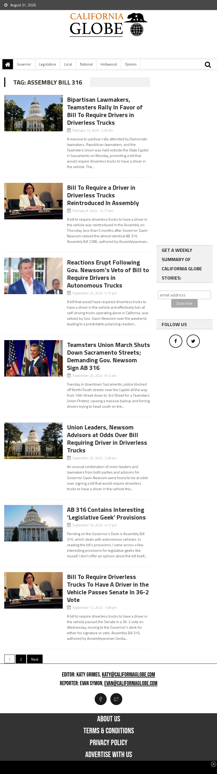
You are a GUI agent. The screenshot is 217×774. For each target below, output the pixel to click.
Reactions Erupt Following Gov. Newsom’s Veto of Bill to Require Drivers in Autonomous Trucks (108, 273)
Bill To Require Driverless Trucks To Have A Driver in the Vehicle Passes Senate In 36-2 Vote (108, 588)
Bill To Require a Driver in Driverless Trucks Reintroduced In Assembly (103, 195)
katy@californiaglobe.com (128, 675)
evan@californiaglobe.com (130, 683)
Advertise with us (108, 754)
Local (68, 64)
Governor (24, 64)
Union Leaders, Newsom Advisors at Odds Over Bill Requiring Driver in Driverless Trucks (107, 438)
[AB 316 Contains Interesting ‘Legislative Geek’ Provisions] (33, 523)
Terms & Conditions (108, 731)
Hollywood (109, 64)
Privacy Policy (109, 743)
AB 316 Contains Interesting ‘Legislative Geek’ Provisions (106, 513)
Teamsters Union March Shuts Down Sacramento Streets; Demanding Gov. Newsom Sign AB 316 (108, 356)
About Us (108, 719)
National (86, 64)
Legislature (47, 64)
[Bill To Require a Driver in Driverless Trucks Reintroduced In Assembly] (33, 201)
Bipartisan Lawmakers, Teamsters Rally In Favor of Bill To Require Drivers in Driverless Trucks (105, 111)
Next (34, 659)
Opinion (131, 64)
